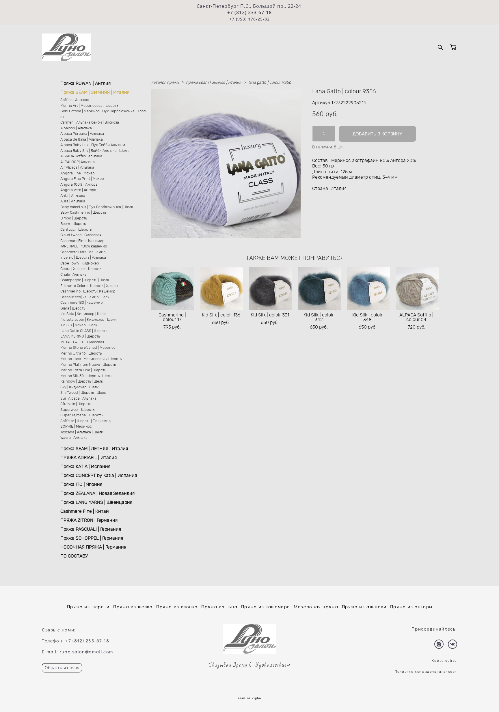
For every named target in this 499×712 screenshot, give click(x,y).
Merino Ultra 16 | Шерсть (81, 353)
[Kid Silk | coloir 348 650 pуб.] (368, 288)
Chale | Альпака (73, 275)
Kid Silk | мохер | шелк (78, 325)
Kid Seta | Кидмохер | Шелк (83, 314)
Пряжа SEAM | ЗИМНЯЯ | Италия (94, 92)
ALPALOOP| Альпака (77, 162)
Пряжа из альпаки (364, 606)
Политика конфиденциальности (426, 671)
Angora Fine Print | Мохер (82, 179)
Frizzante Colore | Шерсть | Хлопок (89, 286)
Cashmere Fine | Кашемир (82, 241)
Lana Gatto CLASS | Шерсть (83, 331)
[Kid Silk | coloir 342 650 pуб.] (319, 288)
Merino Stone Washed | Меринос (88, 348)
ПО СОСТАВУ (74, 556)
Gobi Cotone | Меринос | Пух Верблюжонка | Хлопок (103, 114)
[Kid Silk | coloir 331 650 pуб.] (270, 288)
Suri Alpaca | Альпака (78, 398)
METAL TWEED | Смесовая (82, 342)
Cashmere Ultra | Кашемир (83, 252)
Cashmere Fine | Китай (84, 511)
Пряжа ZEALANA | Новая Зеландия (97, 493)
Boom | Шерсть (73, 224)
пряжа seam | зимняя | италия (213, 83)
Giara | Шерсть (72, 308)
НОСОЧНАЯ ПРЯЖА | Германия (93, 547)
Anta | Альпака (72, 196)
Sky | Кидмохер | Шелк (79, 387)
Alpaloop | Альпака (76, 128)
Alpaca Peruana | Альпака (82, 134)
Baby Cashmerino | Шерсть (83, 213)
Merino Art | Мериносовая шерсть (89, 106)
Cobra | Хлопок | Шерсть (80, 269)
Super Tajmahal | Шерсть (81, 415)
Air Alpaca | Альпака (77, 167)
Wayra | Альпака (73, 438)
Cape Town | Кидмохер (79, 263)
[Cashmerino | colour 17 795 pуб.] (172, 288)
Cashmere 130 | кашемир (81, 303)
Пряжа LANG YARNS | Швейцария (96, 502)
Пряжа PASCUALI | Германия (90, 529)
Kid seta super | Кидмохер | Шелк (88, 320)
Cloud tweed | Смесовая (80, 235)
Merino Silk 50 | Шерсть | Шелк (86, 376)
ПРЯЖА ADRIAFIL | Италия (88, 457)
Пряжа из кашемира (265, 606)
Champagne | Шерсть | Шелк (84, 280)
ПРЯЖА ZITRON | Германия (89, 520)
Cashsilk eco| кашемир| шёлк (84, 297)
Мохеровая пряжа (316, 606)
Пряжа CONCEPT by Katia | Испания (98, 475)
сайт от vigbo (249, 698)
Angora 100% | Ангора (79, 185)
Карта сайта (444, 660)
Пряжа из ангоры (411, 606)
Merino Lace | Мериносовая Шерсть (91, 359)
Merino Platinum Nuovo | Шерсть (88, 365)
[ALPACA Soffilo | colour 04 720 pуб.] (417, 288)
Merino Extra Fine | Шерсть (83, 370)
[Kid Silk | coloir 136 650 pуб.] (221, 288)
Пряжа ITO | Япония (81, 484)
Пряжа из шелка (132, 606)
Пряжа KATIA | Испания (85, 466)
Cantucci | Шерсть (76, 230)
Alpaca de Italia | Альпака (81, 139)
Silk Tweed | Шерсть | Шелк (83, 393)
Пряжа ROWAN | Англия (85, 83)
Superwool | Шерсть (77, 410)
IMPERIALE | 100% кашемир (83, 246)
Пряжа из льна (219, 606)
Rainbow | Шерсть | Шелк (81, 381)
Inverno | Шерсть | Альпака (83, 258)
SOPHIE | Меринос (76, 426)
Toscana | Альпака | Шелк (81, 432)
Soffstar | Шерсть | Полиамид (85, 421)
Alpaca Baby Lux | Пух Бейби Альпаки (92, 145)
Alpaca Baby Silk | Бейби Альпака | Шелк (94, 151)
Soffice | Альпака (74, 100)
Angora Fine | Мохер (77, 173)
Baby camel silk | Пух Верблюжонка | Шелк (96, 207)
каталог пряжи (165, 83)
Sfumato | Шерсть (75, 404)
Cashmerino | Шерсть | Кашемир (88, 291)
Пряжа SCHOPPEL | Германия (91, 538)
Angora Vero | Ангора (78, 190)
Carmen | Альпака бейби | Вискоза (89, 122)
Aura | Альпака (72, 201)
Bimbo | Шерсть (73, 218)
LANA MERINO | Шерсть (80, 336)
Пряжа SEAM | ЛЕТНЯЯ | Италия (94, 448)
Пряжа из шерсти (88, 606)
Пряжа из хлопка (177, 606)
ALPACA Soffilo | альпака (81, 156)
